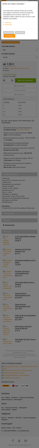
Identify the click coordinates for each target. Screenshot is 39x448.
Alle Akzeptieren (9, 36)
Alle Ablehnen (20, 32)
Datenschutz (8, 24)
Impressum (8, 22)
